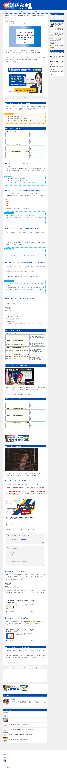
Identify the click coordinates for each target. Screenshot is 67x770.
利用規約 (4, 757)
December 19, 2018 (26, 561)
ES (16, 11)
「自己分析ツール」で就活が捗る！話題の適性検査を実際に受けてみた (19, 739)
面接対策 (21, 11)
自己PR (11, 11)
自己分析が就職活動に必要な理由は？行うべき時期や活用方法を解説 (19, 724)
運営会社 (4, 754)
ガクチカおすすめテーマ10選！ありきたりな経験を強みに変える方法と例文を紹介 (57, 57)
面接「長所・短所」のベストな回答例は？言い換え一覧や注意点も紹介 (59, 34)
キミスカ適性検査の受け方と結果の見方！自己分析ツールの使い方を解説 (59, 24)
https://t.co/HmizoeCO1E (28, 557)
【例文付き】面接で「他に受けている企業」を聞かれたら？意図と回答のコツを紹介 (21, 729)
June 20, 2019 (23, 539)
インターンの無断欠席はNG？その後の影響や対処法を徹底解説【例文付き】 (59, 39)
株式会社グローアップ (26, 701)
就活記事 (35, 11)
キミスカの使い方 (44, 11)
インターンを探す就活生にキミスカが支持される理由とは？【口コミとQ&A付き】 (59, 29)
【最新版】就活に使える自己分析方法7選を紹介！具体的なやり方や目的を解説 (20, 734)
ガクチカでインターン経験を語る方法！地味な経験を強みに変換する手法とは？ (57, 63)
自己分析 (4, 11)
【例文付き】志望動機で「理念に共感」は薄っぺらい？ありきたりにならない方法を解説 (57, 68)
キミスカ (42, 701)
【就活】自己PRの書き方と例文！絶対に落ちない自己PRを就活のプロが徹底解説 (59, 45)
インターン (29, 11)
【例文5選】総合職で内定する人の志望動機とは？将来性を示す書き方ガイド (57, 73)
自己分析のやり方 (11, 21)
